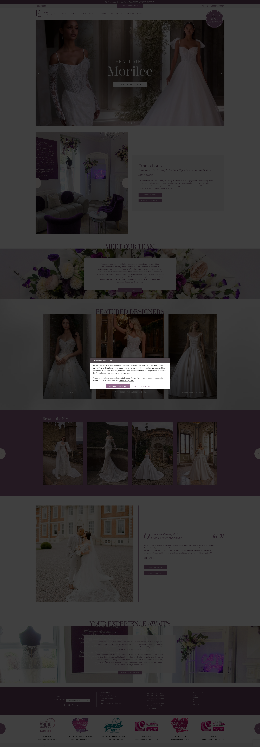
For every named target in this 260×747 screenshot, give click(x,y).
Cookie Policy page (126, 380)
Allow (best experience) (118, 386)
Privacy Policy (121, 378)
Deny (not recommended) (142, 386)
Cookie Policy (136, 378)
